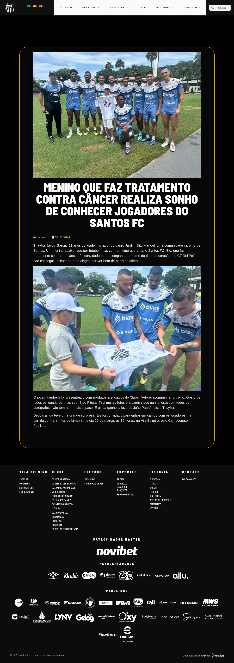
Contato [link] (190, 8)
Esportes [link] (117, 8)
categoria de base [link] (94, 483)
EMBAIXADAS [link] (58, 516)
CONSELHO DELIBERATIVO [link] (64, 483)
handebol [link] (122, 487)
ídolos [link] (153, 487)
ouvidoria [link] (57, 525)
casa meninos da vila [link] (62, 504)
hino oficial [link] (156, 496)
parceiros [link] (57, 520)
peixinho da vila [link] (125, 494)
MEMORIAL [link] (57, 508)
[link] (10, 8)
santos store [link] (26, 487)
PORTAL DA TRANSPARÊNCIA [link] (65, 529)
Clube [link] (64, 8)
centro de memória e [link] (160, 500)
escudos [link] (154, 491)
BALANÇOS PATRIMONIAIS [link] (63, 487)
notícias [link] (154, 508)
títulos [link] (154, 483)
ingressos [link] (24, 483)
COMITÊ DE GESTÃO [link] (61, 479)
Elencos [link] (89, 8)
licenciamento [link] (26, 491)
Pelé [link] (142, 8)
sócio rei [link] (23, 479)
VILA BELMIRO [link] (58, 491)
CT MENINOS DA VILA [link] (61, 500)
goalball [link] (122, 483)
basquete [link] (122, 490)
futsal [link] (120, 479)
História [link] (163, 8)
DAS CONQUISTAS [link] (60, 512)
